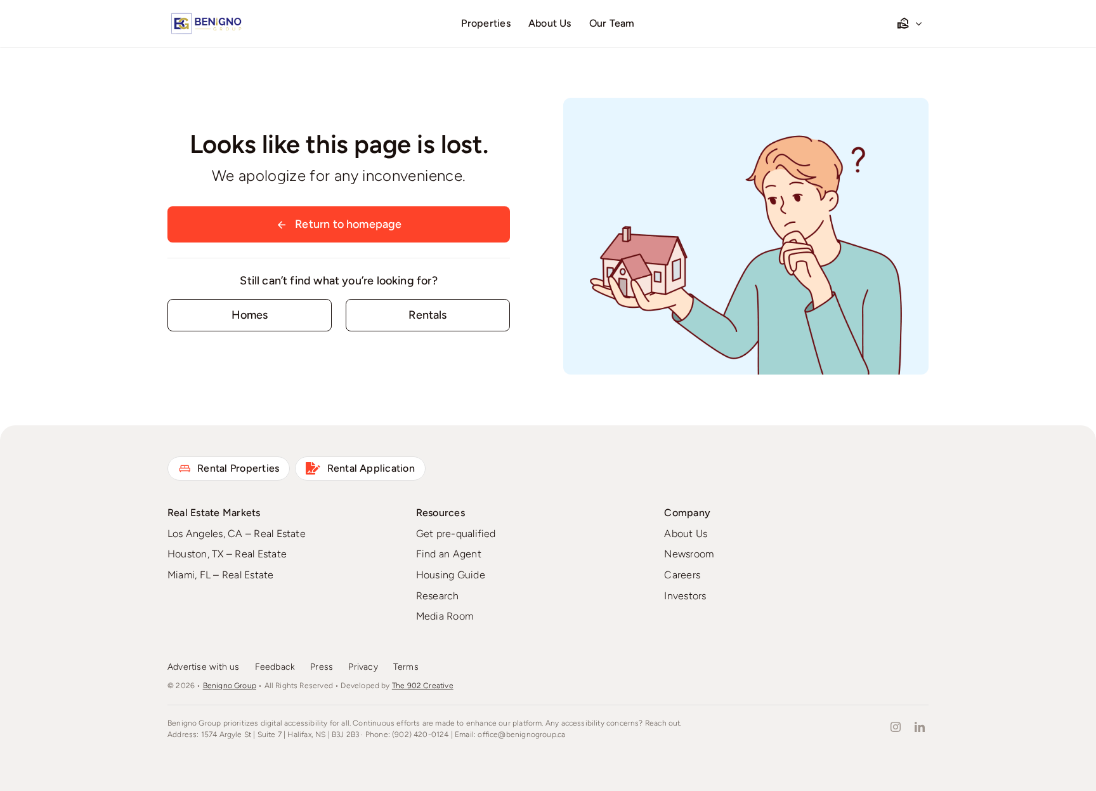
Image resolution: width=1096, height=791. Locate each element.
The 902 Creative (422, 685)
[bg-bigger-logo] (205, 17)
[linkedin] (920, 727)
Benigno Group (229, 685)
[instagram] (895, 727)
